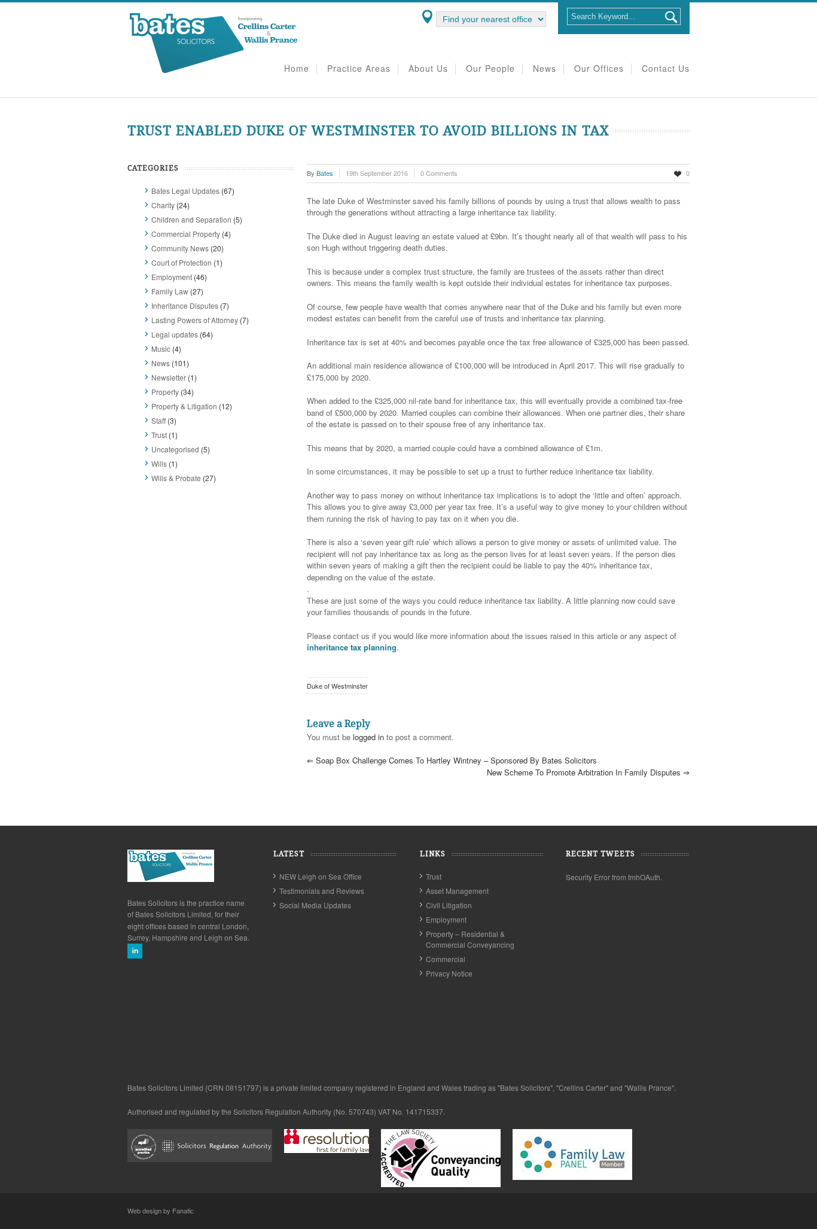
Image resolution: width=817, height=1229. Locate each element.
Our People (490, 68)
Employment (171, 277)
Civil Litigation (449, 905)
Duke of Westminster (337, 685)
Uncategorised (175, 449)
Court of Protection (181, 262)
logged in (368, 737)
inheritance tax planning (352, 647)
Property (165, 392)
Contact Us (666, 68)
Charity (163, 205)
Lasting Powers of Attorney (194, 320)
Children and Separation (191, 219)
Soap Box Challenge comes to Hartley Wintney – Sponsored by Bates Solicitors (452, 760)
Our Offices (599, 68)
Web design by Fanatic (160, 1210)
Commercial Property (185, 234)
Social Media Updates (315, 905)
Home (296, 68)
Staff (158, 420)
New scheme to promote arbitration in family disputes (588, 772)
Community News (180, 248)
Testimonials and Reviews (321, 891)
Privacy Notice (449, 973)
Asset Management (457, 891)
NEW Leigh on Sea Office (320, 876)
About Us (428, 68)
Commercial (445, 959)
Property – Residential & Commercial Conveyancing (470, 939)
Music (160, 348)
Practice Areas (359, 68)
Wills (159, 463)
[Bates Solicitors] (214, 72)
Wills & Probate (176, 478)
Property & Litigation (184, 406)
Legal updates (174, 334)
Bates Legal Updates (185, 190)
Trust (159, 435)
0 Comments (439, 173)
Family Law (169, 291)
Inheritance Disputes (184, 305)
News (544, 68)
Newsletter (168, 377)
